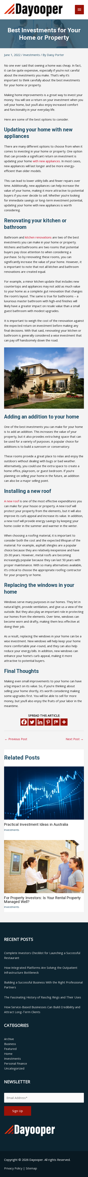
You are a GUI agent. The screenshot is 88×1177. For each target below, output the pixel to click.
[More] (64, 722)
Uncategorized (14, 1068)
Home (8, 1054)
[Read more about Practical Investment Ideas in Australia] (44, 793)
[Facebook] (24, 722)
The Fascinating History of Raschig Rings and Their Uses (42, 997)
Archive (9, 1039)
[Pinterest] (48, 722)
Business (10, 1044)
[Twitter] (32, 722)
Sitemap (31, 1168)
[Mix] (56, 722)
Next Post (74, 739)
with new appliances (46, 161)
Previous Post (16, 739)
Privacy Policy (13, 1168)
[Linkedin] (40, 722)
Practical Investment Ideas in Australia (36, 824)
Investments (31, 55)
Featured (10, 1049)
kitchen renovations (38, 237)
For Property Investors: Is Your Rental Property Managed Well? (42, 900)
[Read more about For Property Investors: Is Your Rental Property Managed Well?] (44, 866)
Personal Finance (15, 1063)
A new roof (11, 501)
